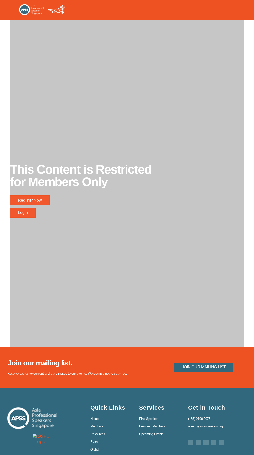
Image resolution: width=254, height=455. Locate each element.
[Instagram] (221, 442)
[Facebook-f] (198, 442)
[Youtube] (213, 442)
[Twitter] (190, 442)
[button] (235, 9)
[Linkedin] (206, 442)
